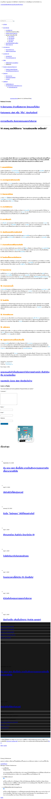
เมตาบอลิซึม (26, 235)
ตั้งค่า (2, 745)
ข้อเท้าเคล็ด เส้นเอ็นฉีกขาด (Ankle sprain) (22, 619)
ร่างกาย (10, 183)
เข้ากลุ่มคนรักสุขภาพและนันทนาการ (14, 86)
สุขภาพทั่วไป (11, 37)
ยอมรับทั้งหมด (4, 764)
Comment (4, 391)
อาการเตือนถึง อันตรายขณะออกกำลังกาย (19, 121)
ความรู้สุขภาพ (9, 30)
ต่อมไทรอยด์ (10, 237)
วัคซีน (4, 60)
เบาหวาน (8, 273)
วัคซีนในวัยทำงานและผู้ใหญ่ (12, 63)
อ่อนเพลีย (41, 170)
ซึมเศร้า (5, 223)
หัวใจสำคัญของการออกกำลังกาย (17, 598)
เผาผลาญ (24, 237)
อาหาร (5, 197)
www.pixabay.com (9, 364)
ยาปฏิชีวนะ (22, 264)
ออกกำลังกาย (45, 289)
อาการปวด (29, 343)
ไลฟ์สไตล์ (5, 81)
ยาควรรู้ (7, 79)
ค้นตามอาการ (9, 76)
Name (2, 407)
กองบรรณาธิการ (14, 98)
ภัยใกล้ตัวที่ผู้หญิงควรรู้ (13, 492)
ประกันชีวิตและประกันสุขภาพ (12, 71)
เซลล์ (43, 273)
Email (2, 412)
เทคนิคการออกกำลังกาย (11, 33)
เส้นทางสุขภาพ (9, 45)
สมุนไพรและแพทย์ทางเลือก (12, 43)
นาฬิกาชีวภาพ (36, 318)
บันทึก (2, 797)
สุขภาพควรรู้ (6, 28)
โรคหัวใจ (39, 307)
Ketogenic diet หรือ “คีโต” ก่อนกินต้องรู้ (19, 112)
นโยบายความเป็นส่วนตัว (12, 741)
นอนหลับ (17, 172)
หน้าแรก (5, 24)
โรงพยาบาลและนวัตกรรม (11, 69)
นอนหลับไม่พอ (15, 170)
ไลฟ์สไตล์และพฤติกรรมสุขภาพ (41, 276)
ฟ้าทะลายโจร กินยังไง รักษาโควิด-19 (18, 534)
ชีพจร (26, 248)
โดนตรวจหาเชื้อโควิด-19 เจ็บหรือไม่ (18, 577)
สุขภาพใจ (10, 41)
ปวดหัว (27, 224)
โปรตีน (2, 199)
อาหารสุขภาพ (6, 47)
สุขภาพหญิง (11, 38)
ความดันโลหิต (45, 248)
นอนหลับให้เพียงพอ (27, 348)
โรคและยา (5, 73)
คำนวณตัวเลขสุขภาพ (11, 58)
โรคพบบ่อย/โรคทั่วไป (10, 77)
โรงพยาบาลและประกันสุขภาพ (10, 67)
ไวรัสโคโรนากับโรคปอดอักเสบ (16, 555)
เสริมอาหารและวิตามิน (11, 51)
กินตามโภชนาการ (10, 50)
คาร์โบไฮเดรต (9, 199)
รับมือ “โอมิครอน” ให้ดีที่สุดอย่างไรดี (18, 513)
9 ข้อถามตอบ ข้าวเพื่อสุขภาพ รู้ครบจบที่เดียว (20, 106)
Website (3, 418)
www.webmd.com (8, 362)
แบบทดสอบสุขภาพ (12, 87)
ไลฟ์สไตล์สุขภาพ (10, 84)
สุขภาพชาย (11, 40)
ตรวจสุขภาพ (6, 54)
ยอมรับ (5, 745)
